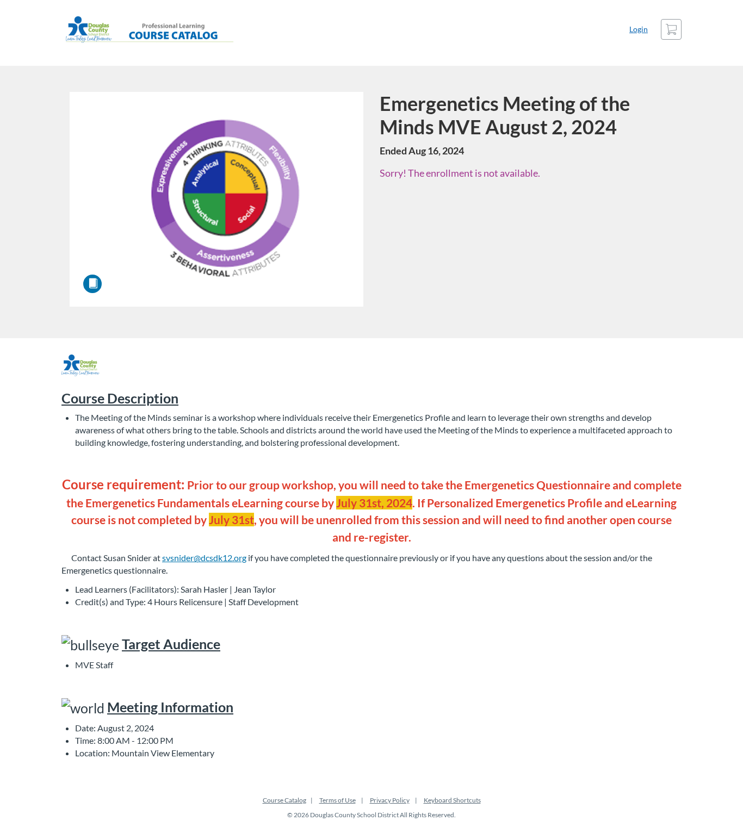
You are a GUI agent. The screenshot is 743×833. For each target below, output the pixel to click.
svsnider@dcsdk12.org (204, 557)
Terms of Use (337, 800)
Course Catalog (284, 800)
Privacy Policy (390, 800)
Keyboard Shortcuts (452, 800)
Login (638, 29)
